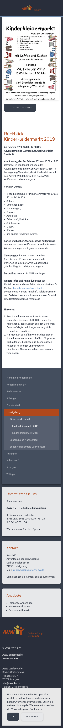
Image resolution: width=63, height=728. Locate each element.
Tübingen (11, 474)
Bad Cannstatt (14, 391)
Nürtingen (11, 453)
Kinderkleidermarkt (20, 419)
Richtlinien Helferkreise (19, 377)
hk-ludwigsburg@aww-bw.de (28, 288)
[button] (4, 8)
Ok (13, 716)
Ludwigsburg (13, 412)
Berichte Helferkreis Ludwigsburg (27, 446)
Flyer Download (22, 107)
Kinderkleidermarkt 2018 (25, 432)
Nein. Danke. (32, 716)
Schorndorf (12, 460)
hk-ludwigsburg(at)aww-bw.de (28, 570)
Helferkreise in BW (16, 384)
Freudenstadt (13, 405)
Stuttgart (11, 467)
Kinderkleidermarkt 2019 (25, 426)
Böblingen (11, 398)
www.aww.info (10, 658)
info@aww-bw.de (11, 683)
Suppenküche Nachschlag (23, 439)
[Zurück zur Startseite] (31, 8)
